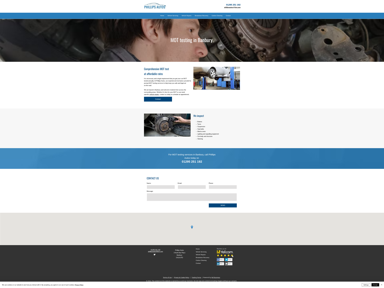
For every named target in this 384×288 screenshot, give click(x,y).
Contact (198, 263)
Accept (375, 285)
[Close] (381, 284)
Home (198, 249)
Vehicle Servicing (201, 252)
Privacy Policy (79, 285)
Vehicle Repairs (201, 254)
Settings (366, 285)
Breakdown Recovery (202, 257)
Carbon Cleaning (201, 260)
